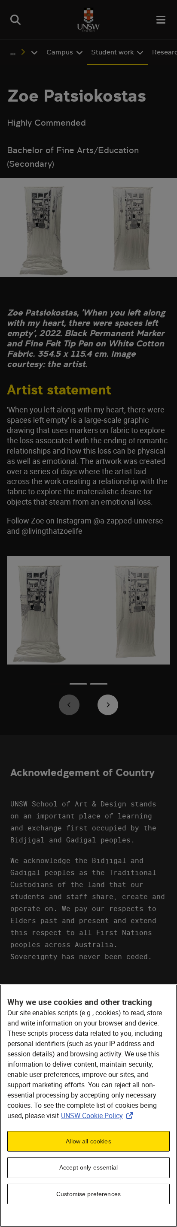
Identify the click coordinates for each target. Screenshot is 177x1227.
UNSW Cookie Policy (99, 1115)
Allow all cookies (88, 1141)
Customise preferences (88, 1194)
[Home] (88, 20)
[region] (88, 1105)
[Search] (15, 20)
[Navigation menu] (161, 20)
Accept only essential (88, 1167)
